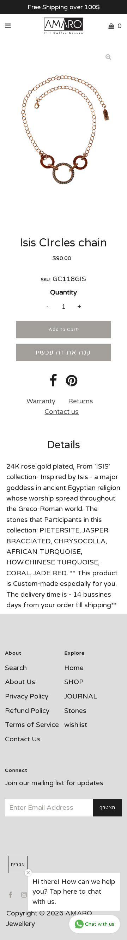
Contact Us (23, 739)
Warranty (40, 401)
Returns (80, 401)
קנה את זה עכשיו (63, 352)
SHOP (74, 682)
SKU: (46, 280)
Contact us (61, 412)
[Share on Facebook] (53, 383)
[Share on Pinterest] (72, 383)
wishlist (75, 725)
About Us (20, 682)
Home (74, 668)
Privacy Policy (26, 696)
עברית (18, 864)
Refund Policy (27, 711)
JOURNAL (80, 696)
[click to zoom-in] (108, 57)
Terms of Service (32, 725)
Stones (75, 711)
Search (16, 668)
